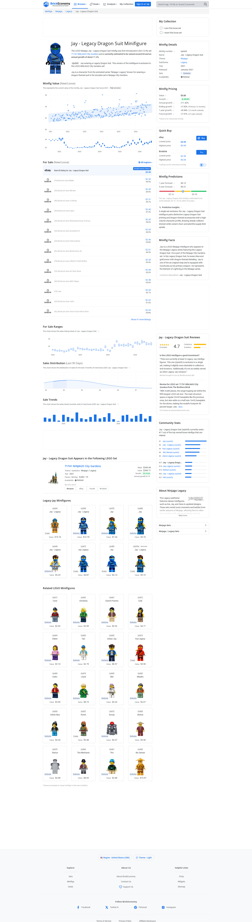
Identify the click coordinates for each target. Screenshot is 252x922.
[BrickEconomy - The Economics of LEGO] (57, 4)
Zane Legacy (171, 456)
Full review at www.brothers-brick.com (174, 410)
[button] (98, 331)
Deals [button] (96, 4)
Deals (70, 886)
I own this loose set (172, 28)
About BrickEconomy (126, 876)
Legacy (69, 11)
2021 (71, 474)
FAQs (181, 876)
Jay (167, 441)
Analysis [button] (111, 4)
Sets (71, 876)
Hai (168, 477)
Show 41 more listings (141, 319)
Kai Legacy (171, 448)
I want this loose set (173, 33)
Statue (169, 470)
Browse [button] (81, 4)
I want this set (132, 489)
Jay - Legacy (171, 445)
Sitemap (181, 886)
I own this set (132, 485)
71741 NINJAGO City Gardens (85, 54)
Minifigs (48, 11)
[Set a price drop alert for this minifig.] (203, 165)
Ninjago (58, 11)
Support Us (128, 887)
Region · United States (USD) (116, 857)
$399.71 (147, 470)
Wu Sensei (170, 452)
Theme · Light (145, 857)
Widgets (181, 881)
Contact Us (126, 881)
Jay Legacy (171, 466)
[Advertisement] (97, 25)
